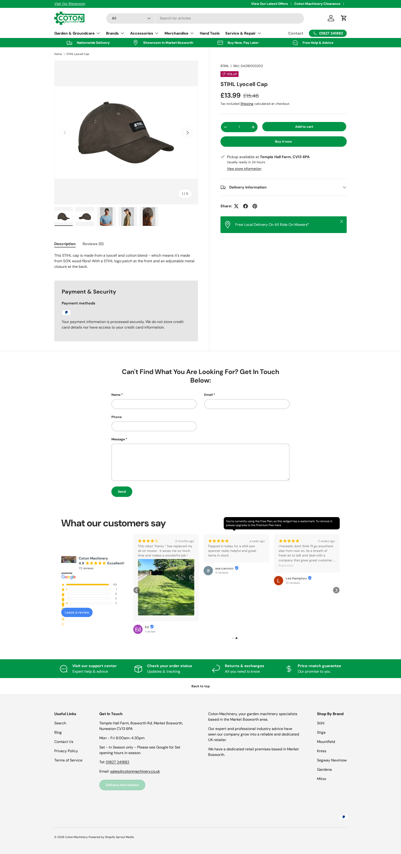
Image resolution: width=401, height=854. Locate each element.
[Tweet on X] (236, 206)
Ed (147, 627)
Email (208, 395)
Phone (116, 417)
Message (118, 439)
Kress (321, 750)
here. (278, 525)
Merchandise (176, 33)
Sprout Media (125, 837)
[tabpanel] (126, 261)
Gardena (324, 769)
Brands (112, 33)
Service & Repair (240, 33)
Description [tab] (65, 243)
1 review (150, 631)
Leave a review (77, 612)
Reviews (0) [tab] (93, 243)
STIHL (224, 66)
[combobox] (205, 18)
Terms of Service (68, 760)
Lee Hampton (296, 578)
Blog (58, 732)
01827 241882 (117, 762)
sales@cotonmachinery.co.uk (135, 771)
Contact (295, 33)
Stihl (320, 723)
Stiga (321, 732)
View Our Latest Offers (269, 4)
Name (115, 395)
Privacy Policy (66, 750)
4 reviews (221, 573)
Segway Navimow (332, 760)
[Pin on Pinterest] (254, 206)
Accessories (141, 33)
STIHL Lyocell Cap (77, 54)
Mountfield (326, 741)
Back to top (200, 686)
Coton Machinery (76, 837)
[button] (136, 590)
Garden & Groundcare (74, 33)
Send (122, 491)
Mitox (321, 778)
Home (58, 54)
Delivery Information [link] (122, 785)
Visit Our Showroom (69, 4)
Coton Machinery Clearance (317, 4)
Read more (286, 565)
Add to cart (304, 127)
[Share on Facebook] (245, 206)
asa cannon (224, 568)
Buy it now (283, 141)
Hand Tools (210, 33)
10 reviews (293, 583)
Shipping (246, 104)
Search (60, 723)
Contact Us (63, 741)
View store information (244, 168)
